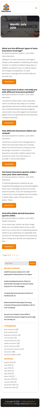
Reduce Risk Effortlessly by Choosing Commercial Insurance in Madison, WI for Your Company (19, 305)
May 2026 (7, 371)
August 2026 (8, 362)
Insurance (7, 352)
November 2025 (9, 388)
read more (9, 81)
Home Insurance (10, 346)
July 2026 (7, 365)
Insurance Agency (10, 355)
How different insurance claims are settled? (19, 131)
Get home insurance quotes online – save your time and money (19, 173)
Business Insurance (11, 335)
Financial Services (10, 341)
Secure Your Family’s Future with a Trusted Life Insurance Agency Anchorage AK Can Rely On (19, 317)
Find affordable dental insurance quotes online (18, 214)
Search (32, 263)
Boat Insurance (9, 332)
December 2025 (10, 385)
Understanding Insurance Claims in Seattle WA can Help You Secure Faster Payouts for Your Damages (18, 283)
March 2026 (8, 376)
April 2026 (7, 374)
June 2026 (7, 368)
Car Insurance (9, 338)
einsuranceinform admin (14, 53)
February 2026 (9, 379)
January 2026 (9, 382)
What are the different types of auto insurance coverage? (20, 49)
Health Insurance (10, 343)
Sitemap (33, 404)
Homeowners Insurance (12, 349)
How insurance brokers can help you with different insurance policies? (19, 90)
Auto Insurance (9, 329)
